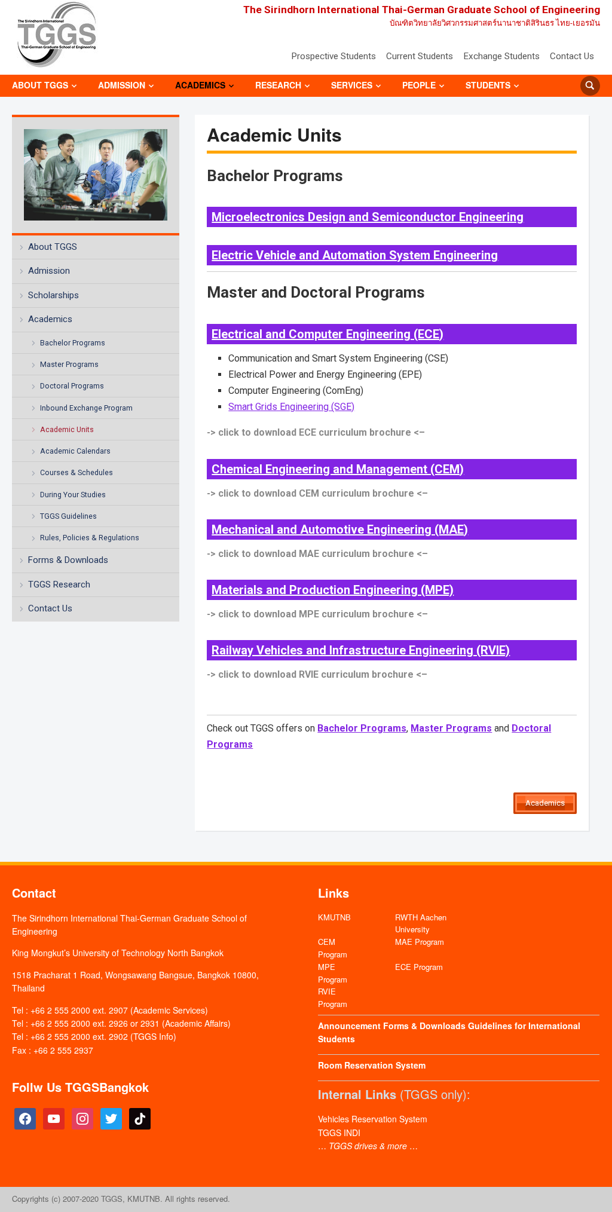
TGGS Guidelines (68, 516)
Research (278, 85)
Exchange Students (501, 56)
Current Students (419, 56)
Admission (121, 85)
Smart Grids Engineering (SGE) (291, 406)
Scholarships (53, 295)
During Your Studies (73, 494)
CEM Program (332, 948)
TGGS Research (59, 584)
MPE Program (332, 973)
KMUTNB (334, 917)
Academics (200, 85)
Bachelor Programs (72, 342)
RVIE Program (332, 997)
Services (351, 85)
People (419, 85)
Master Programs (69, 364)
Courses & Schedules (76, 472)
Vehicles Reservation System (372, 1119)
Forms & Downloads (68, 560)
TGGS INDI (339, 1132)
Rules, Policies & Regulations (89, 537)
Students (488, 85)
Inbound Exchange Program (86, 407)
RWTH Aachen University (420, 923)
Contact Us (572, 56)
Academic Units (67, 429)
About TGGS (40, 85)
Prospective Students (333, 56)
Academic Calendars (75, 450)
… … (368, 1146)
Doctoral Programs (72, 385)
